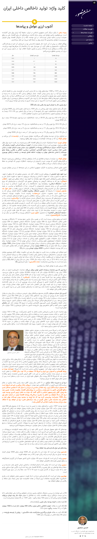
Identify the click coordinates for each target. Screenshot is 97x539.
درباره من (89, 39)
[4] (16, 261)
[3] (9, 259)
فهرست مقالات (87, 29)
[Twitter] (80, 536)
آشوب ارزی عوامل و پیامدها (34, 26)
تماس (90, 43)
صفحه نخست (88, 25)
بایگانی (90, 36)
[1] (32, 104)
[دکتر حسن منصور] (82, 19)
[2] (21, 248)
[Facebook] (83, 536)
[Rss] (85, 536)
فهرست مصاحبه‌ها (86, 32)
